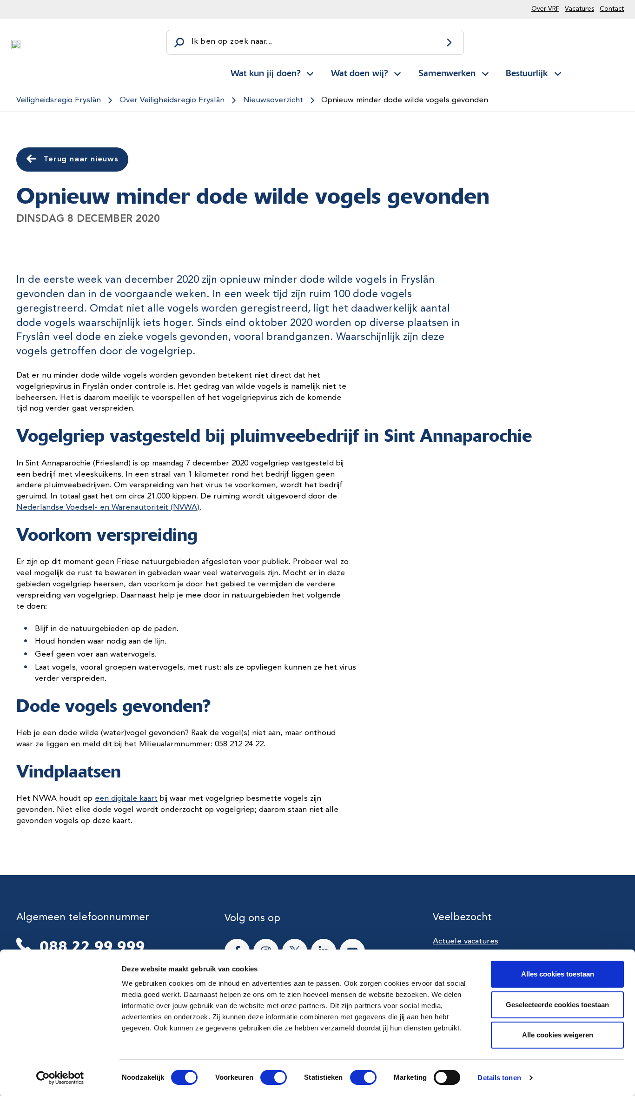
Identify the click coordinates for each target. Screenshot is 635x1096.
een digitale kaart (126, 799)
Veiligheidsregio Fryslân (58, 100)
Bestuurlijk (527, 73)
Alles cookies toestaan (557, 974)
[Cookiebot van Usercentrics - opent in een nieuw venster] (60, 1078)
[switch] (265, 1077)
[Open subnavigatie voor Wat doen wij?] (397, 72)
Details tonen (499, 1078)
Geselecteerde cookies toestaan (557, 1005)
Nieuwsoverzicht (273, 100)
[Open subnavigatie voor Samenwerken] (485, 72)
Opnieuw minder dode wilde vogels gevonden (404, 100)
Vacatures (579, 9)
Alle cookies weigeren (557, 1035)
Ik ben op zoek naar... (232, 42)
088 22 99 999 (92, 946)
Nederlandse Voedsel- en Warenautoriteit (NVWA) (107, 507)
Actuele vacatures (465, 941)
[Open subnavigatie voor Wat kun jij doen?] (310, 72)
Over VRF (545, 9)
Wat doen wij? (359, 73)
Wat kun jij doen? (265, 73)
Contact (612, 9)
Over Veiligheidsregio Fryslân (172, 100)
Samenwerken (447, 73)
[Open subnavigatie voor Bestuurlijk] (557, 72)
